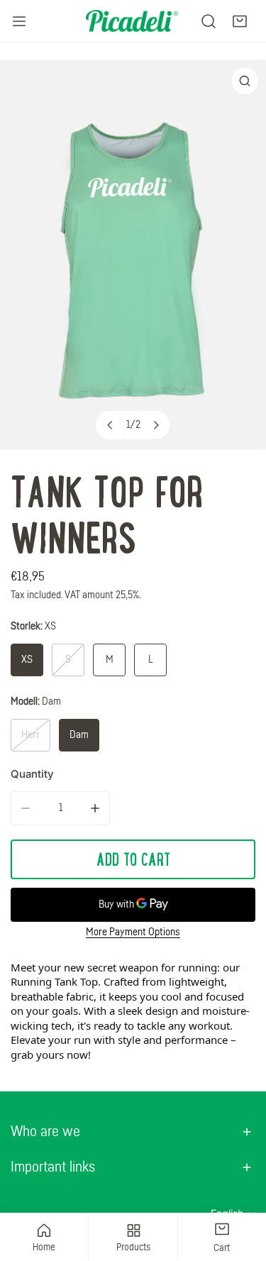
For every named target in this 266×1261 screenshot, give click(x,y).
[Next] (155, 425)
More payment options (133, 932)
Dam (79, 734)
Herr (30, 734)
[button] (239, 21)
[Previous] (110, 425)
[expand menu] (19, 21)
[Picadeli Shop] (132, 20)
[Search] (208, 21)
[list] (133, 255)
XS (27, 659)
